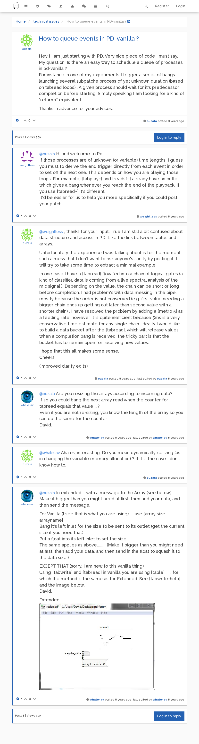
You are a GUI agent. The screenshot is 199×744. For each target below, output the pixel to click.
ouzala (27, 49)
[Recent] (37, 6)
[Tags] (49, 6)
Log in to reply (169, 137)
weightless (27, 165)
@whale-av (49, 452)
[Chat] (84, 6)
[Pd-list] (95, 6)
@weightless (51, 231)
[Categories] (26, 6)
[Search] (107, 6)
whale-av (27, 405)
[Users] (72, 6)
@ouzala (47, 154)
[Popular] (60, 6)
